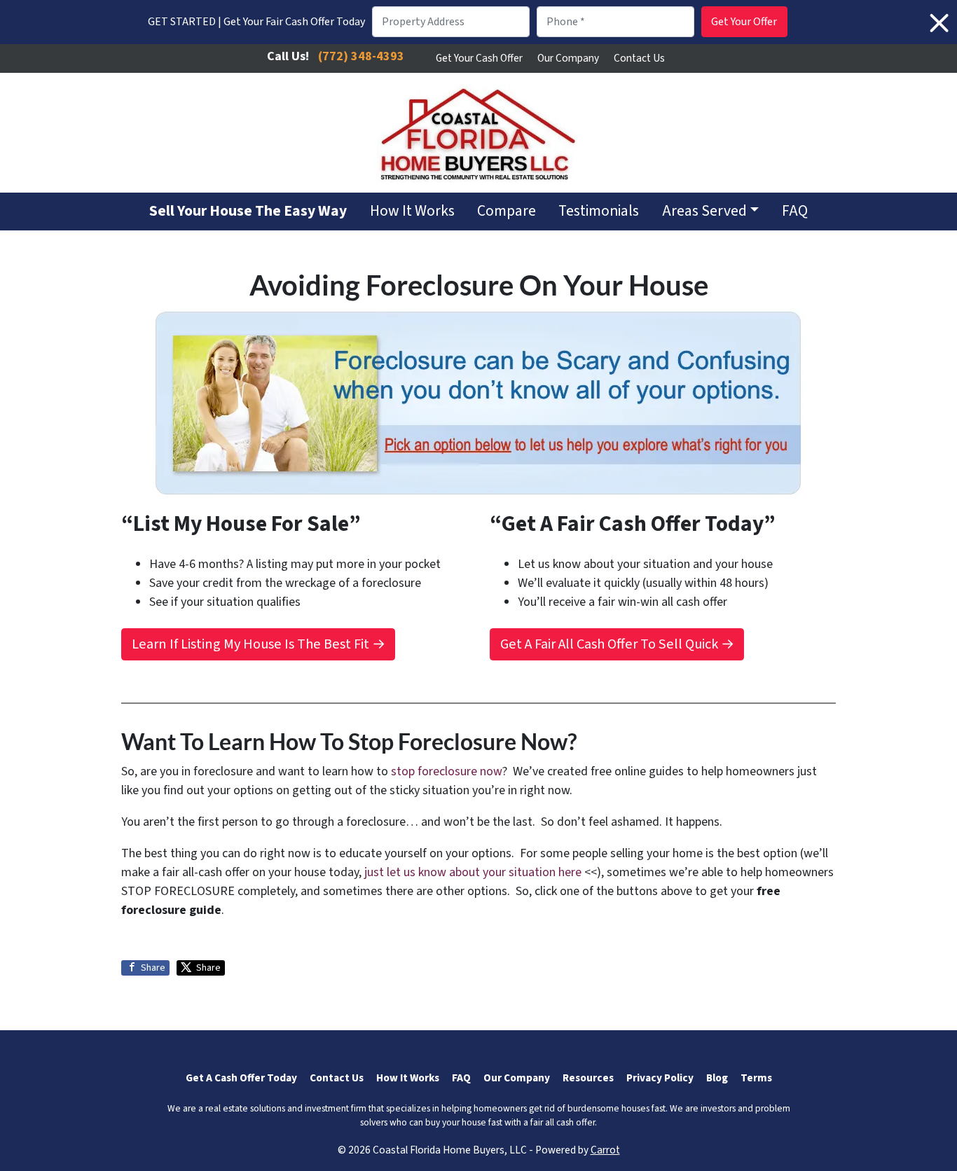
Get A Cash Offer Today (241, 1078)
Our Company (568, 58)
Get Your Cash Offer (479, 58)
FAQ (795, 211)
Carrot (605, 1150)
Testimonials (598, 211)
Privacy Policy (660, 1078)
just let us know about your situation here (472, 872)
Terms (756, 1078)
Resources (588, 1078)
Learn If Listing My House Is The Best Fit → (258, 644)
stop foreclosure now (446, 771)
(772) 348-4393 (361, 56)
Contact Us (639, 58)
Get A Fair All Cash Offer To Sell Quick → (617, 644)
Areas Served (704, 211)
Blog (717, 1078)
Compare (506, 211)
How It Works (412, 211)
